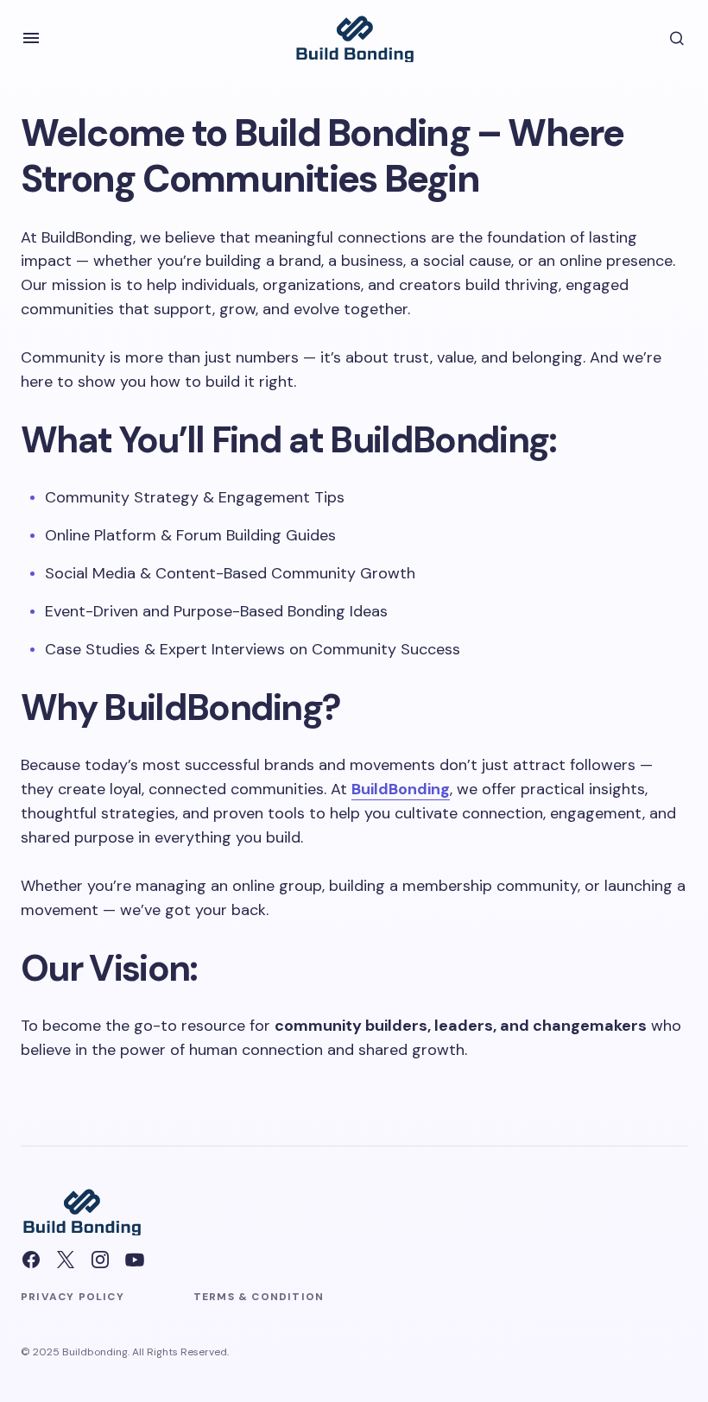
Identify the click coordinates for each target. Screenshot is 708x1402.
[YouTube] (134, 1259)
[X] (65, 1259)
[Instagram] (100, 1259)
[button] (31, 38)
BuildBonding (400, 789)
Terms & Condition (258, 1297)
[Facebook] (31, 1259)
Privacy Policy (72, 1297)
